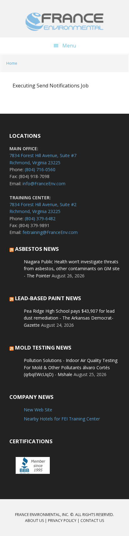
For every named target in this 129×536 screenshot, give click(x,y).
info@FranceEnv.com (44, 183)
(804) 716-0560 (40, 169)
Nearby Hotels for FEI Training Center (62, 419)
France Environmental (64, 21)
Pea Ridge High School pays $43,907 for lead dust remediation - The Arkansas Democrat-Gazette (69, 318)
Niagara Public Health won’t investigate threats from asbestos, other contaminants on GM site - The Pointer (72, 269)
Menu (69, 45)
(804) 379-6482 (40, 218)
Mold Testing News (43, 347)
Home (11, 63)
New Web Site (38, 410)
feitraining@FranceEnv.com (50, 232)
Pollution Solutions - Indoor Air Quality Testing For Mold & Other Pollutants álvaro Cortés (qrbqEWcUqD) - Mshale (70, 367)
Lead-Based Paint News (48, 298)
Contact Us (92, 520)
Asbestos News (37, 248)
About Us (34, 520)
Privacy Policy (62, 520)
